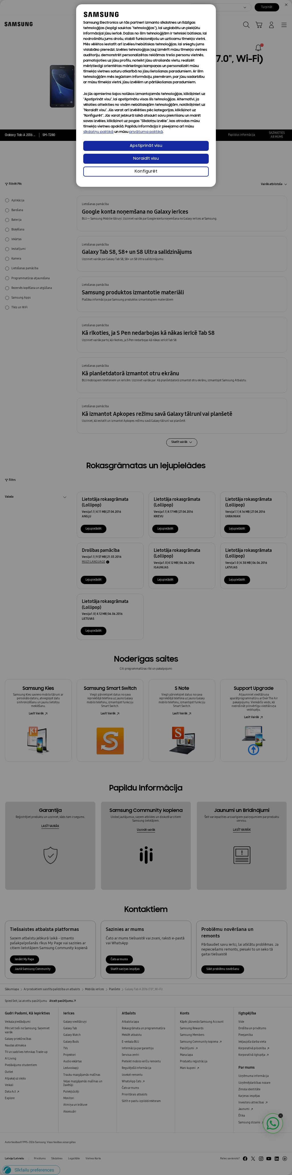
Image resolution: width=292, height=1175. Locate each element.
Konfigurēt (146, 171)
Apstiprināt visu (146, 146)
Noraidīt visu (146, 159)
